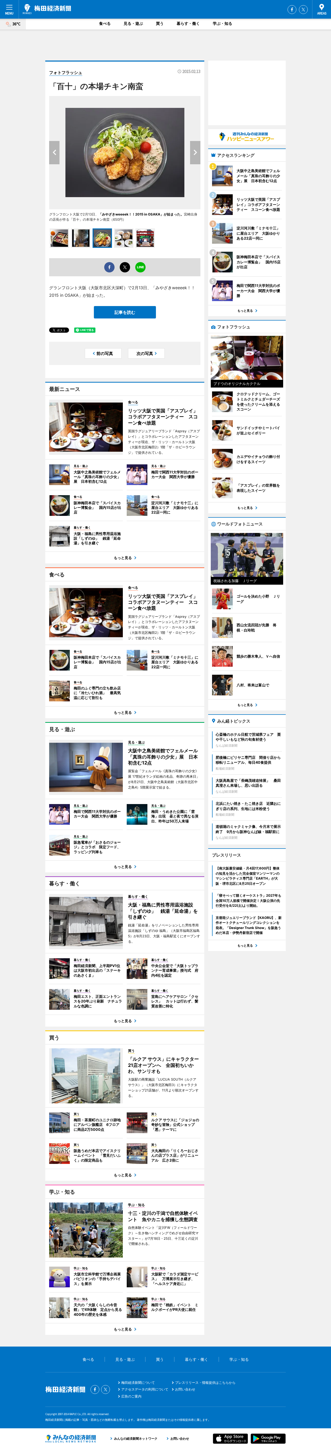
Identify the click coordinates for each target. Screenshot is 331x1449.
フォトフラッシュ (65, 72)
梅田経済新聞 (47, 9)
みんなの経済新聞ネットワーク (70, 1439)
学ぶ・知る (222, 23)
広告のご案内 (131, 1396)
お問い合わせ (185, 1389)
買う (160, 23)
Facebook (292, 9)
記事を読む (125, 312)
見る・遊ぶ (133, 23)
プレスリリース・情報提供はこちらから (205, 1382)
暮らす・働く (188, 23)
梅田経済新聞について (138, 1382)
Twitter (303, 9)
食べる (105, 23)
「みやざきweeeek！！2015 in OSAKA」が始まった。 (141, 214)
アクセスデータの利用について (144, 1389)
